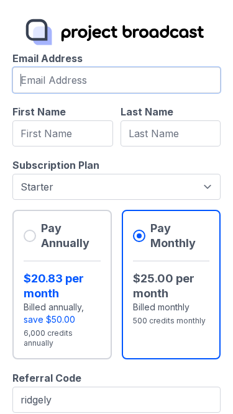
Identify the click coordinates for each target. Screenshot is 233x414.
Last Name (147, 112)
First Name (39, 112)
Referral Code (46, 378)
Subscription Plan (55, 165)
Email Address (47, 58)
